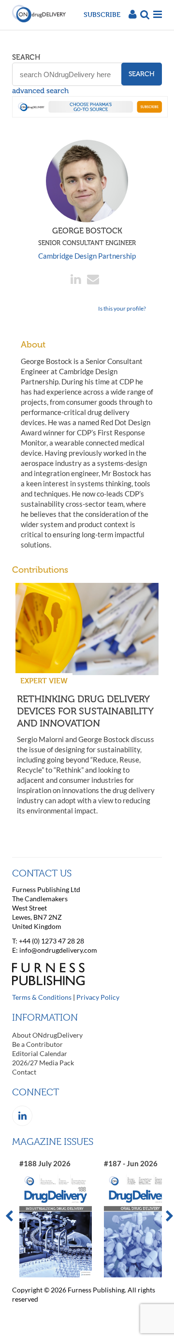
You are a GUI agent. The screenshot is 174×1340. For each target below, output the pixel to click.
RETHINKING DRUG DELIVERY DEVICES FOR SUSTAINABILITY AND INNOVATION (85, 711)
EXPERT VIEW (44, 680)
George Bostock (87, 236)
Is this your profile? (122, 308)
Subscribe (102, 14)
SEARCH (26, 57)
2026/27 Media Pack (43, 1063)
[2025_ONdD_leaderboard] (90, 114)
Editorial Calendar (39, 1053)
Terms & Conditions (42, 997)
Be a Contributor (37, 1044)
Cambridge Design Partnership (87, 255)
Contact (24, 1072)
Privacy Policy (97, 997)
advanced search (40, 90)
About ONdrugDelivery (47, 1035)
